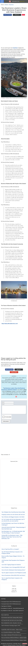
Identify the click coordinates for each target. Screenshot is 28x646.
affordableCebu (18, 1)
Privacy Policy (19, 645)
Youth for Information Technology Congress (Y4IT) (10, 625)
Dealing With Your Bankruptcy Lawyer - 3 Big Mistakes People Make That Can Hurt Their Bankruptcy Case (12, 537)
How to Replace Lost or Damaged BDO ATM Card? (13, 567)
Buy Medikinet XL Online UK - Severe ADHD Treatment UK (12, 610)
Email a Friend (14, 372)
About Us (19, 643)
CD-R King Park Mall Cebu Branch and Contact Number (11, 620)
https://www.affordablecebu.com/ (10, 323)
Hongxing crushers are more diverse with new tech (13, 514)
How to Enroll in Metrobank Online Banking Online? (13, 570)
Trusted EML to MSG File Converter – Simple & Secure (11, 629)
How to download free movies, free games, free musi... (11, 622)
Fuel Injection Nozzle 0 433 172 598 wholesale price (11, 601)
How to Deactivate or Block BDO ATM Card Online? (13, 575)
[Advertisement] (14, 32)
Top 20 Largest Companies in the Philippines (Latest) (14, 572)
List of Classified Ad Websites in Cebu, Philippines (10, 632)
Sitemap (9, 645)
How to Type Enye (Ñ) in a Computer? (10, 549)
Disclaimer (13, 645)
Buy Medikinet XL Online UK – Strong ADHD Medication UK (12, 608)
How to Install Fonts (5, 614)
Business (11, 4)
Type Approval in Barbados (6, 606)
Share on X (17, 14)
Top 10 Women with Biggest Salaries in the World (13, 517)
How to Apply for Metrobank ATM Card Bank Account (11, 634)
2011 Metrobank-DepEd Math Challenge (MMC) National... (12, 617)
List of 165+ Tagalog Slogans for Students (11, 564)
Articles (6, 4)
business (15, 47)
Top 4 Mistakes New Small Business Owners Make (13, 512)
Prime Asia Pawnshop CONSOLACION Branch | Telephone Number (14, 637)
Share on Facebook (7, 14)
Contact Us (5, 645)
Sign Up (23, 645)
